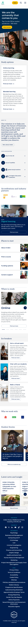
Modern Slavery (14, 585)
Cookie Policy (14, 577)
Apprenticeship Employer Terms (14, 592)
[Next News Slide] (25, 494)
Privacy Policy (14, 570)
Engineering (14, 547)
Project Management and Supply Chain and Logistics (14, 563)
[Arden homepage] (2, 3)
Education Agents (14, 606)
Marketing (14, 560)
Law (14, 542)
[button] (20, 2)
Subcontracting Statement (14, 590)
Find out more (14, 326)
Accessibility (14, 575)
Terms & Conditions (14, 572)
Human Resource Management (14, 557)
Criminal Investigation (14, 545)
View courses (7, 27)
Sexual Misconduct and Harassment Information (14, 603)
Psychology (14, 533)
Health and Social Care (14, 555)
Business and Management (14, 535)
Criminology (14, 540)
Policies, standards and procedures (14, 582)
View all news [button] (14, 508)
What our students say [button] (14, 464)
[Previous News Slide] (25, 490)
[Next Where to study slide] (25, 307)
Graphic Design (14, 552)
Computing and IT (14, 538)
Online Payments (14, 599)
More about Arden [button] (8, 144)
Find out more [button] (7, 83)
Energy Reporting (14, 595)
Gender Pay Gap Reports (14, 597)
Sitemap (14, 580)
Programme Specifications (14, 587)
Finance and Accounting (14, 550)
